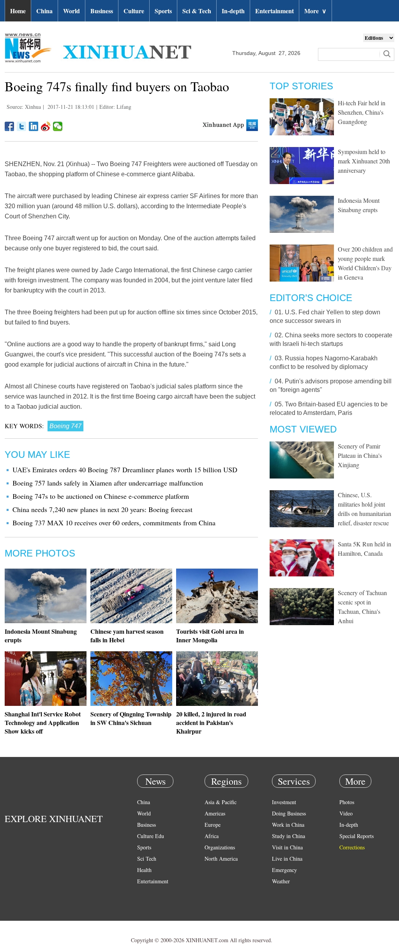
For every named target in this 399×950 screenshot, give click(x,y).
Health (144, 870)
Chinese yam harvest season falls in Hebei (127, 635)
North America (221, 858)
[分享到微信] (58, 126)
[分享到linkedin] (34, 126)
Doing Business (289, 813)
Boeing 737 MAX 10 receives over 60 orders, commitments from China (113, 522)
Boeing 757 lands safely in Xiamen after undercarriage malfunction (107, 482)
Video (346, 813)
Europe (213, 824)
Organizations (220, 847)
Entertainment (274, 10)
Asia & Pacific (221, 802)
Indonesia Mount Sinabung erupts (41, 635)
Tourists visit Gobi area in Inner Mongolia (210, 635)
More (315, 10)
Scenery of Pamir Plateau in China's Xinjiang (360, 455)
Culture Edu (150, 836)
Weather (281, 881)
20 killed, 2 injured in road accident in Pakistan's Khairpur (211, 722)
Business (101, 10)
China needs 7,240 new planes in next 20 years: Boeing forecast (102, 509)
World (71, 10)
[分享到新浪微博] (46, 126)
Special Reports (356, 836)
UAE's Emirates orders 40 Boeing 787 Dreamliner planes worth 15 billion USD (124, 469)
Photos (346, 802)
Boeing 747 (65, 426)
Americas (215, 813)
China (44, 10)
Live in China (287, 858)
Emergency (284, 870)
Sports (163, 10)
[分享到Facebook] (9, 126)
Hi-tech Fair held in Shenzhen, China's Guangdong (361, 112)
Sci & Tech (196, 10)
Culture (134, 10)
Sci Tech (146, 858)
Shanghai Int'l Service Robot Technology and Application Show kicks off (43, 722)
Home (18, 10)
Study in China (288, 836)
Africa (212, 836)
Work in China (288, 824)
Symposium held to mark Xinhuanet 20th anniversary (364, 160)
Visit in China (287, 847)
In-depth (233, 10)
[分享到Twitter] (21, 126)
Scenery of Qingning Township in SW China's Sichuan (130, 718)
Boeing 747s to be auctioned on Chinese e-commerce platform (100, 496)
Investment (284, 802)
